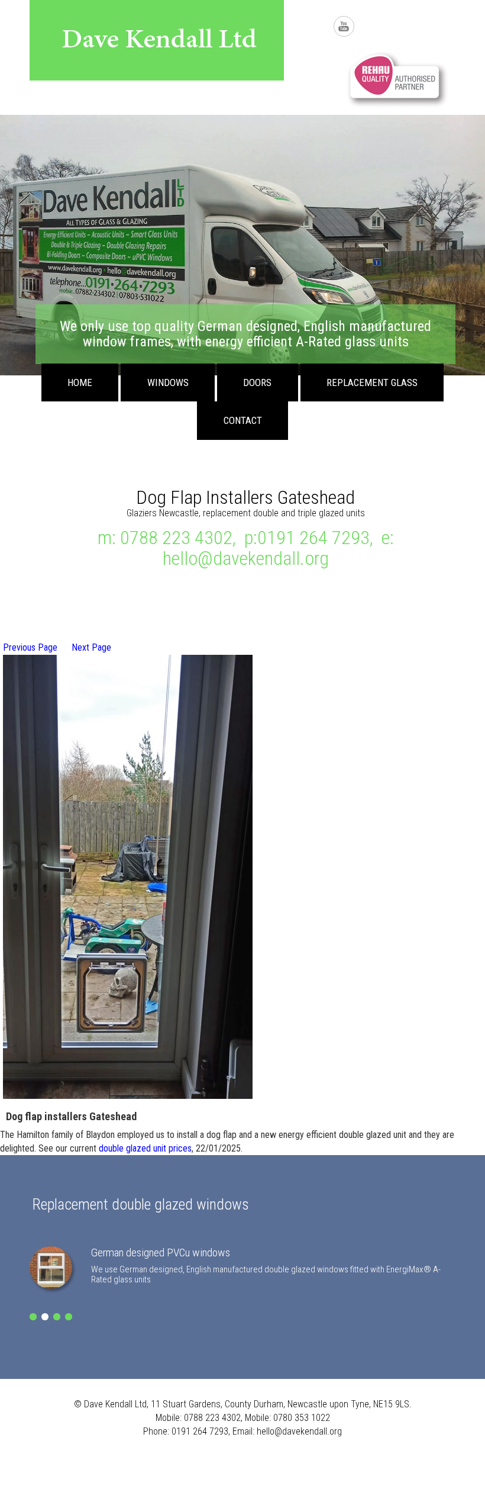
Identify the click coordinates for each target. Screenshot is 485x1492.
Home (79, 382)
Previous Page (30, 647)
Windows (168, 382)
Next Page (91, 647)
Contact (243, 420)
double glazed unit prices (145, 1148)
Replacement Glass (372, 382)
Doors (257, 382)
